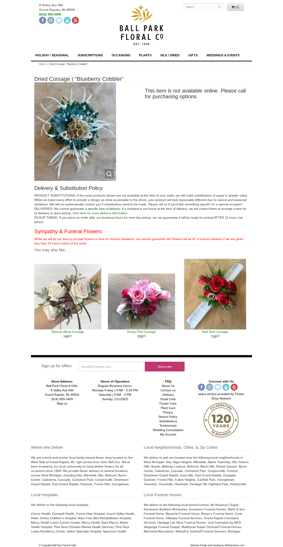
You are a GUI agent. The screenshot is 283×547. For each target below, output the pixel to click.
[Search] (220, 6)
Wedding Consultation (168, 430)
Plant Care (168, 408)
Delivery (168, 394)
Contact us (168, 390)
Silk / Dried (170, 55)
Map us (62, 403)
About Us (168, 386)
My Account (168, 434)
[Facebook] (42, 20)
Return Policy (168, 416)
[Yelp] (75, 20)
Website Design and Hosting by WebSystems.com (217, 545)
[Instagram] (50, 20)
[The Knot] (59, 20)
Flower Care (168, 403)
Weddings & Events (223, 55)
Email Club (168, 399)
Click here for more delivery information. (100, 213)
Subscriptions (90, 55)
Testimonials (168, 425)
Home (42, 64)
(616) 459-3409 (50, 14)
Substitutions (168, 421)
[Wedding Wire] (67, 20)
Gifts (193, 55)
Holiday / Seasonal (52, 55)
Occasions (121, 55)
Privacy (168, 412)
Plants (145, 55)
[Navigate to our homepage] (141, 24)
